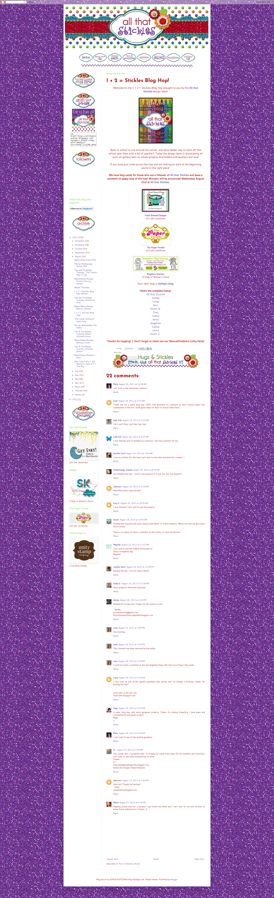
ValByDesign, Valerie (122, 469)
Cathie (155, 326)
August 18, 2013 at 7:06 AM (139, 453)
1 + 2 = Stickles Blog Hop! (84, 314)
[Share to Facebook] (148, 348)
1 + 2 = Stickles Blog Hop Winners (84, 292)
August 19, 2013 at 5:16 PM (132, 802)
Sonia (155, 319)
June (77, 375)
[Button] (86, 61)
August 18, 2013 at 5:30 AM (135, 420)
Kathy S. (117, 583)
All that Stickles (179, 175)
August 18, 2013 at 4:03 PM (132, 708)
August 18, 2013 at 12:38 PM (140, 567)
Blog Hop (117, 352)
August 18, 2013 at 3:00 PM (131, 644)
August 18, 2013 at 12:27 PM (135, 544)
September (80, 252)
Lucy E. (116, 503)
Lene (115, 627)
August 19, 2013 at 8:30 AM (132, 733)
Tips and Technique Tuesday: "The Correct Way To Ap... (85, 272)
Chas (156, 312)
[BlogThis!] (142, 348)
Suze (115, 400)
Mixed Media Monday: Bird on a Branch (84, 307)
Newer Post (112, 859)
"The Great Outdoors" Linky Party (84, 320)
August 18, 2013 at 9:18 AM (135, 486)
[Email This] (139, 348)
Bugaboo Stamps (155, 274)
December (80, 240)
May (77, 379)
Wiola (115, 802)
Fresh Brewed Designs (156, 215)
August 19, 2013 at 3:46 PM (135, 780)
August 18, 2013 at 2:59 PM (131, 627)
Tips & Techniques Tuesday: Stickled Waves (83, 349)
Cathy (155, 316)
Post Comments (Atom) (129, 863)
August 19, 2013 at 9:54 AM (130, 749)
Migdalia (117, 544)
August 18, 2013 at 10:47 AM (133, 519)
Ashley (156, 298)
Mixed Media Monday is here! (84, 356)
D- (114, 749)
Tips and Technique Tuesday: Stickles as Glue (84, 300)
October (79, 248)
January (78, 394)
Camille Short (119, 567)
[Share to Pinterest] (150, 348)
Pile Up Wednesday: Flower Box (83, 265)
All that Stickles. (160, 182)
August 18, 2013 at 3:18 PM (131, 661)
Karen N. (155, 309)
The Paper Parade (155, 247)
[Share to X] (145, 348)
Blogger (174, 879)
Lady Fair (117, 436)
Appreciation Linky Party (85, 259)
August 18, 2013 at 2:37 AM (131, 400)
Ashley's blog (165, 283)
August (78, 256)
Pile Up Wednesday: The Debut (85, 326)
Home (156, 859)
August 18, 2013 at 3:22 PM (132, 677)
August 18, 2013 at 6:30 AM (135, 436)
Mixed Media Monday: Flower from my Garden (84, 281)
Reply (115, 392)
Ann (155, 305)
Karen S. (155, 334)
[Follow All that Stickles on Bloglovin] (81, 209)
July (77, 371)
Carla (115, 677)
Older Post (199, 859)
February (79, 390)
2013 (75, 237)
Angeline (155, 323)
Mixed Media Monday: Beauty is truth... (84, 341)
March (78, 386)
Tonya (155, 301)
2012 (75, 399)
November (80, 244)
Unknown (117, 486)
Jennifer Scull (119, 453)
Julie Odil (117, 420)
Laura (155, 330)
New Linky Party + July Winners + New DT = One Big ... (85, 364)
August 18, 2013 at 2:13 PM (133, 600)
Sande (116, 519)
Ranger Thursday (81, 287)
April (77, 382)
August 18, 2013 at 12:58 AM (132, 384)
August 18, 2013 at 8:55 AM (146, 469)
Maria (115, 384)
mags (115, 708)
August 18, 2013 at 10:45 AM (134, 503)
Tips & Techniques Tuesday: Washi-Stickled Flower (83, 334)
